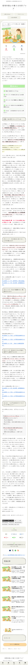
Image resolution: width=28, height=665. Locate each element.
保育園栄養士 (6, 522)
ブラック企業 (18, 520)
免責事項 (20, 660)
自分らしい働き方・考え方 (9, 520)
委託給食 (12, 522)
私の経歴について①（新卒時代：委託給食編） (13, 281)
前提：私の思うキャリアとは (12, 91)
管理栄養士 (6, 524)
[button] (22, 49)
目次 (13, 86)
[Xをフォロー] (13, 550)
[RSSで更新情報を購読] (18, 550)
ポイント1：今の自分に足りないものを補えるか (13, 95)
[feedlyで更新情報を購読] (15, 550)
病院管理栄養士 (19, 522)
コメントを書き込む (15, 644)
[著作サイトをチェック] (10, 550)
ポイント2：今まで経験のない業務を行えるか (13, 101)
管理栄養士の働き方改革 (14, 524)
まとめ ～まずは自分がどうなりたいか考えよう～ (14, 111)
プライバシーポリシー (7, 660)
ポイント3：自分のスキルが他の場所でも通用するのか (13, 106)
